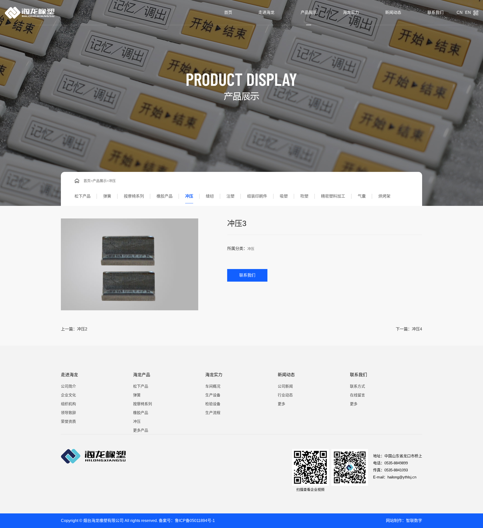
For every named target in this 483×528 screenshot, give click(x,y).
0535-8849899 (396, 463)
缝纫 (210, 196)
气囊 (362, 196)
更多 (281, 404)
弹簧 (107, 196)
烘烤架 (384, 196)
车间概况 (212, 386)
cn (460, 12)
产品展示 (309, 12)
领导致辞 (68, 412)
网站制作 (394, 520)
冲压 (112, 181)
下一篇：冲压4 (409, 329)
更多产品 (140, 430)
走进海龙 (266, 12)
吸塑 (284, 196)
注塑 (230, 196)
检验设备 (212, 404)
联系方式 (357, 386)
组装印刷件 (257, 196)
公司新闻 (285, 386)
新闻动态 (393, 12)
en (468, 12)
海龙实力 (351, 12)
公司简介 (68, 386)
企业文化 (68, 395)
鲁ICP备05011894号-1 (195, 520)
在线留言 (357, 395)
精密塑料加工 (333, 196)
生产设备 (212, 395)
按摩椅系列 (134, 196)
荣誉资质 (68, 421)
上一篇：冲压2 (74, 329)
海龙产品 (141, 374)
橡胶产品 (164, 196)
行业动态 (285, 395)
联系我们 (435, 12)
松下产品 (82, 196)
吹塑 (304, 196)
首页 (228, 12)
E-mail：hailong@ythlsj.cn (394, 477)
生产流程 (212, 412)
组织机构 (68, 404)
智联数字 (414, 520)
